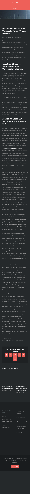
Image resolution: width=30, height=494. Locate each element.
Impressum (20, 437)
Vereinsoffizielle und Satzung (21, 427)
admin (5, 338)
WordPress (15, 462)
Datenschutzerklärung (22, 422)
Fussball (19, 432)
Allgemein (8, 340)
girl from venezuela (10, 148)
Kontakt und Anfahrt (20, 412)
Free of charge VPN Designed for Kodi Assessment (21, 388)
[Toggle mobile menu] (27, 17)
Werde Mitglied (21, 417)
